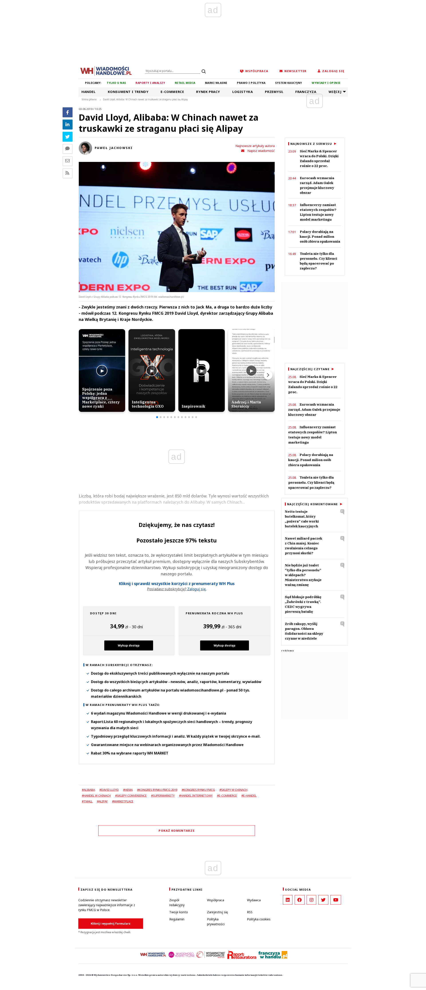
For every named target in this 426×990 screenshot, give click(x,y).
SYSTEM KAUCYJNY (288, 83)
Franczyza (305, 91)
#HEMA (128, 790)
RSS (249, 912)
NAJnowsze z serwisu (311, 144)
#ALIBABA (88, 790)
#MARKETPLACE (122, 801)
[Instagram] (311, 900)
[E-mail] (68, 161)
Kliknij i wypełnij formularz (110, 923)
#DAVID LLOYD (109, 790)
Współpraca (215, 900)
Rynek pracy (208, 91)
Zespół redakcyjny (177, 902)
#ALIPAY (102, 801)
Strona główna (89, 99)
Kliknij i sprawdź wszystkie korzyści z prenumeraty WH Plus (177, 583)
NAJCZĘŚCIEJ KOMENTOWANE (312, 504)
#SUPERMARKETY (163, 795)
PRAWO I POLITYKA (251, 83)
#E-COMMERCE (227, 795)
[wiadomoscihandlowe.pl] (106, 70)
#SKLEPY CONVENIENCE (131, 795)
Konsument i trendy (128, 91)
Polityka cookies (258, 919)
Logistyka (242, 91)
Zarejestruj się (217, 912)
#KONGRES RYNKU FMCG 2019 (157, 790)
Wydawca (254, 900)
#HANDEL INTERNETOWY (196, 795)
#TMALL (87, 801)
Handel (88, 91)
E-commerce (172, 91)
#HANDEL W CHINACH (96, 795)
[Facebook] (68, 112)
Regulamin (176, 919)
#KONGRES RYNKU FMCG (198, 790)
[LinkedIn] (287, 900)
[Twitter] (68, 137)
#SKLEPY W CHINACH (233, 790)
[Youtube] (335, 900)
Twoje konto (178, 912)
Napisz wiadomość (261, 151)
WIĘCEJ (335, 91)
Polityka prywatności (216, 921)
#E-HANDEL (248, 795)
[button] (157, 417)
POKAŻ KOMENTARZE (177, 831)
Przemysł (274, 91)
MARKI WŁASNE (216, 83)
